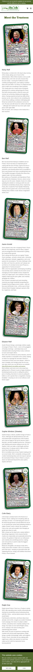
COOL (24, 668)
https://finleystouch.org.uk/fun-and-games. (14, 366)
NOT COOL (8, 668)
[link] (10, 8)
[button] (30, 8)
